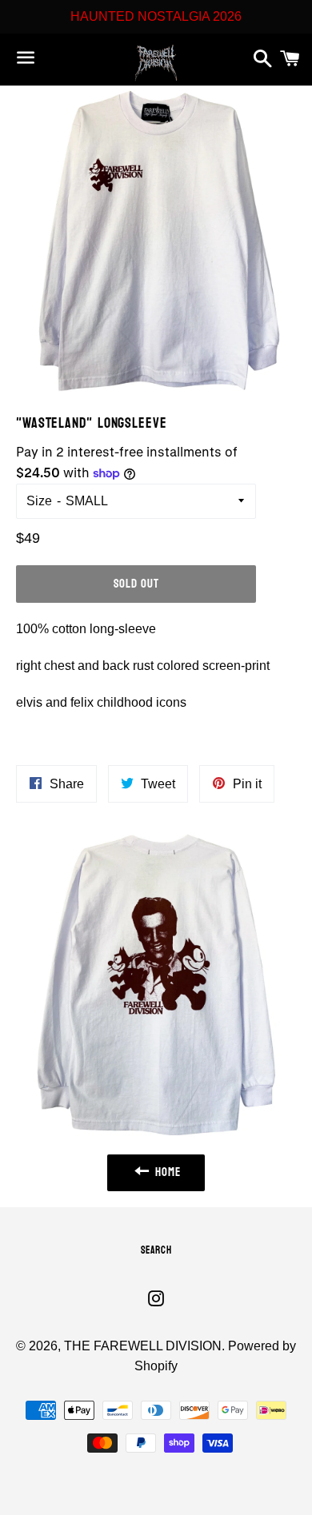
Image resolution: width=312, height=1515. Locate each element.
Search (156, 1250)
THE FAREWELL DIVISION (143, 1346)
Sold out (136, 584)
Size (39, 501)
